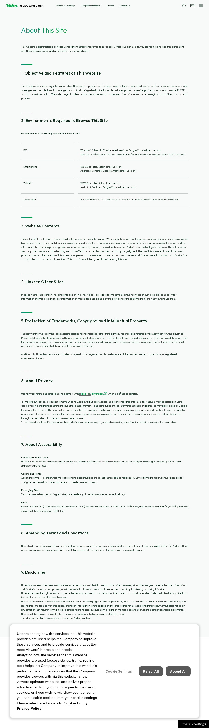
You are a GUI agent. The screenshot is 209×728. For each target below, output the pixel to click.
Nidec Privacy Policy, (91, 393)
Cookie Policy (76, 703)
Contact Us (125, 5)
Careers (110, 5)
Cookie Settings (118, 671)
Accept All (178, 671)
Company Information (90, 5)
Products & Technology (65, 5)
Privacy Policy (29, 708)
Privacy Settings (193, 724)
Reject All (151, 671)
